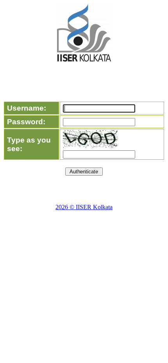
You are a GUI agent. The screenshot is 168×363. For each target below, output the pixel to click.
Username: (26, 108)
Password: (26, 122)
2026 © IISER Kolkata (84, 207)
